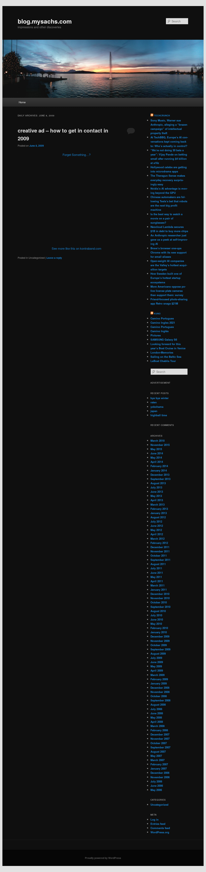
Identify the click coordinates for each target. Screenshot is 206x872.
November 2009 (160, 641)
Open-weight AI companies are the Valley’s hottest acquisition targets (168, 265)
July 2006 (156, 781)
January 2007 (158, 768)
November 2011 (160, 551)
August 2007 (158, 751)
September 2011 (160, 560)
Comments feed (160, 828)
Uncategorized (159, 804)
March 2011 (157, 585)
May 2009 (156, 666)
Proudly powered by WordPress (103, 858)
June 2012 (156, 526)
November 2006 (160, 777)
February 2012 (159, 543)
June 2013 (156, 491)
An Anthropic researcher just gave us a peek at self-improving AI (169, 239)
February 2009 (159, 679)
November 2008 (160, 692)
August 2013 (158, 483)
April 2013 (156, 500)
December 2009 (159, 636)
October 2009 (158, 645)
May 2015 (156, 449)
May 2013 (156, 496)
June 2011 (156, 573)
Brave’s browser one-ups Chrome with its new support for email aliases (168, 252)
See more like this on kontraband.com (76, 248)
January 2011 (158, 589)
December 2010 (159, 594)
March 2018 (157, 440)
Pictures (155, 335)
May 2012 (156, 530)
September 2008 (160, 700)
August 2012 (158, 517)
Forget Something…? (77, 154)
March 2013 (157, 504)
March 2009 (157, 675)
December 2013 (159, 475)
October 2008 (158, 696)
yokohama (156, 407)
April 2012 (156, 534)
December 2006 (159, 773)
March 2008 (157, 726)
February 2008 (159, 730)
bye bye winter (159, 398)
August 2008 (158, 704)
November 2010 (160, 598)
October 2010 (158, 602)
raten (153, 402)
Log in (154, 819)
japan (153, 411)
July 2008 (156, 709)
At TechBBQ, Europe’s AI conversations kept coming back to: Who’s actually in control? (169, 141)
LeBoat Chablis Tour (163, 361)
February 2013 (159, 509)
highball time (158, 415)
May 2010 (156, 624)
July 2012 (156, 521)
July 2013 (156, 487)
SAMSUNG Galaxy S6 (163, 339)
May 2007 (156, 756)
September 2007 (160, 747)
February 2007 (159, 764)
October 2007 (158, 743)
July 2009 (156, 658)
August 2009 (158, 653)
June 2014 (156, 453)
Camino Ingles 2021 (162, 322)
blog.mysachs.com (45, 21)
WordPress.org (159, 832)
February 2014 (159, 466)
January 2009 (158, 683)
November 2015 (160, 445)
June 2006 (156, 786)
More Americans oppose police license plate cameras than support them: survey (168, 291)
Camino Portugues (162, 318)
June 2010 (156, 619)
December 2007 (159, 734)
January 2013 (158, 513)
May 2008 (156, 717)
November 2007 (160, 739)
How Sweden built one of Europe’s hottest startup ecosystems (166, 278)
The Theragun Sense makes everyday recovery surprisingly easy (167, 180)
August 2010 (158, 611)
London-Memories (161, 352)
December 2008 (159, 687)
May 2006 (156, 790)
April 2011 (156, 581)
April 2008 (156, 722)
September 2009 (160, 649)
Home (22, 102)
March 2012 (157, 538)
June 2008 (156, 713)
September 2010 (160, 607)
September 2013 (160, 479)
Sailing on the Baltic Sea (165, 357)
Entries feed (157, 824)
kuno (157, 313)
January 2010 (158, 632)
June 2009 (156, 662)
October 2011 (158, 555)
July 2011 (156, 568)
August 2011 (158, 564)
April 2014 (156, 462)
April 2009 (156, 670)
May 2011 (156, 577)
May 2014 (156, 457)
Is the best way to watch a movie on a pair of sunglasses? (166, 218)
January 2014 (158, 470)
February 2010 (159, 628)
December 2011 (159, 547)
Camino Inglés (159, 331)
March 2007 (157, 760)
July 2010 (156, 615)
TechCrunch (162, 115)
